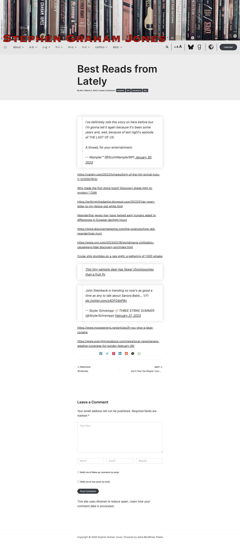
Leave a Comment (107, 90)
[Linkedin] (120, 353)
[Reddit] (126, 353)
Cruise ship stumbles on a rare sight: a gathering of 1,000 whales (119, 256)
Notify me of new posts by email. (95, 482)
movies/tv (136, 90)
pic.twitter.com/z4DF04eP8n (106, 300)
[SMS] (132, 353)
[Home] (5, 47)
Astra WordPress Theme (150, 537)
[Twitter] (107, 353)
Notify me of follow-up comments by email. (99, 472)
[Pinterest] (113, 353)
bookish (120, 90)
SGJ (145, 90)
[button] (22, 47)
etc (128, 90)
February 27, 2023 (128, 315)
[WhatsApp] (139, 353)
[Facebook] (100, 353)
